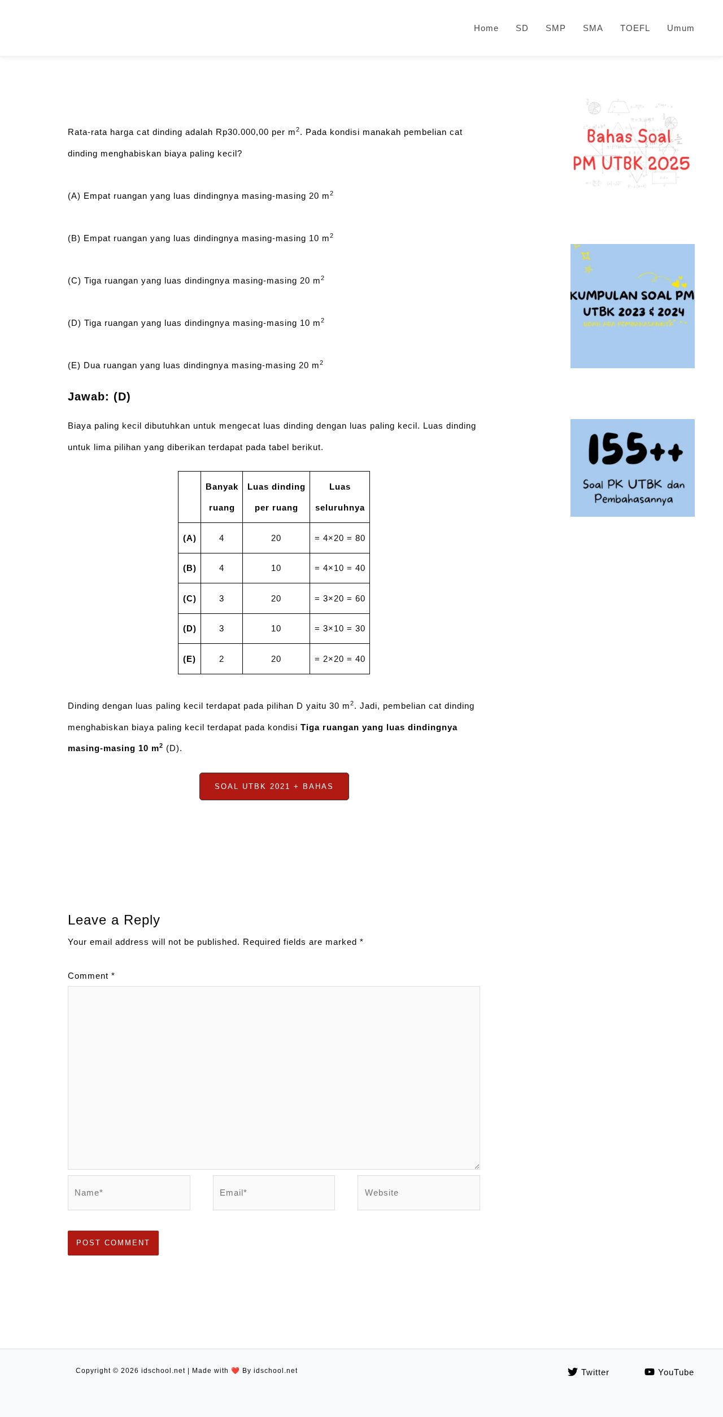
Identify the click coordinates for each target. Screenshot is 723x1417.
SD (522, 28)
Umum (681, 28)
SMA (593, 28)
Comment (91, 975)
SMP (556, 28)
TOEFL (635, 28)
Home (486, 28)
